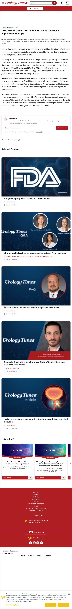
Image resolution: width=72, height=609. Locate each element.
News (39, 555)
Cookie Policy (27, 601)
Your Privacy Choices (36, 510)
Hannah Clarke (10, 202)
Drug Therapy (20, 140)
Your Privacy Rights (13, 605)
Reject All (63, 605)
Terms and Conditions (36, 504)
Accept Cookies (50, 605)
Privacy (36, 506)
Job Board (36, 501)
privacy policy (39, 132)
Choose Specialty (34, 8)
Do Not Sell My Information (36, 508)
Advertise (36, 495)
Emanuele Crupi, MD (12, 368)
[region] (36, 600)
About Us (36, 492)
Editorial (36, 497)
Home (23, 555)
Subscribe (61, 128)
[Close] (69, 594)
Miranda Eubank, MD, (13, 256)
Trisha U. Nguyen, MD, (27, 256)
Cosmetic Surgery (7, 140)
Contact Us (36, 499)
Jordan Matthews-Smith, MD (44, 256)
